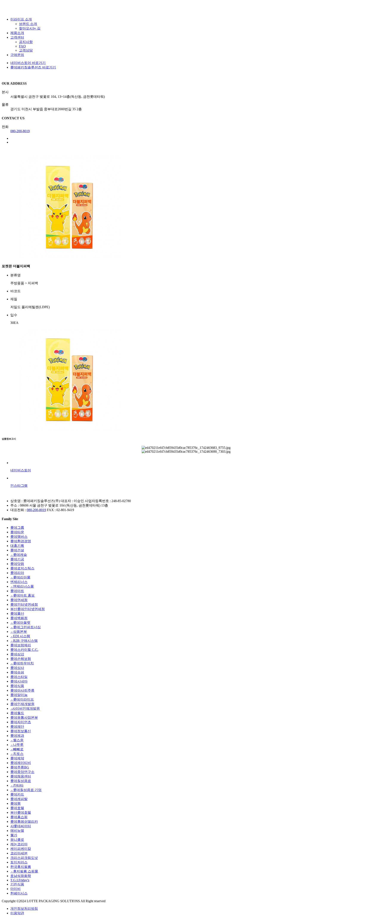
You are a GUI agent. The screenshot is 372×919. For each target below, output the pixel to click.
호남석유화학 (20, 876)
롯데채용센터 (20, 776)
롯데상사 (17, 668)
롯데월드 (17, 713)
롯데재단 (17, 726)
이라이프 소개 (21, 19)
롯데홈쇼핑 (19, 817)
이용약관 (17, 913)
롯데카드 (17, 794)
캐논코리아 (19, 844)
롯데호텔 (17, 808)
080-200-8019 (20, 131)
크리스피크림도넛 (24, 858)
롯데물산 (17, 613)
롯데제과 (17, 735)
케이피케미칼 (20, 849)
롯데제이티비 (20, 763)
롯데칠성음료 (20, 781)
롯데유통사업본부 (24, 717)
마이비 (15, 889)
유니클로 (17, 839)
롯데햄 (15, 803)
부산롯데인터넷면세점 (27, 609)
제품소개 (17, 33)
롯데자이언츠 (20, 722)
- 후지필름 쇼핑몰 (24, 871)
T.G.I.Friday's (19, 880)
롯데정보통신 (20, 731)
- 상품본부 (18, 631)
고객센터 (17, 37)
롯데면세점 (19, 600)
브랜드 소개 (28, 24)
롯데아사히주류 (22, 690)
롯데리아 (17, 573)
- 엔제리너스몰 (22, 586)
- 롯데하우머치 (22, 663)
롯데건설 (17, 550)
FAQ (22, 46)
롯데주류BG (19, 767)
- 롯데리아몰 (20, 577)
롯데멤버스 (19, 536)
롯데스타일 (19, 677)
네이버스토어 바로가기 (28, 63)
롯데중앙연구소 (22, 772)
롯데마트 (17, 591)
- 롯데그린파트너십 (25, 627)
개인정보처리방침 (24, 908)
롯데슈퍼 (17, 672)
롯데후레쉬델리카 (24, 821)
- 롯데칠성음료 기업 (26, 790)
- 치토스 (16, 754)
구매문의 (17, 55)
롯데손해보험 (20, 659)
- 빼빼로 (16, 749)
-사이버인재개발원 (25, 708)
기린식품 (17, 884)
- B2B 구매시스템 (24, 640)
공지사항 (26, 42)
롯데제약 (17, 758)
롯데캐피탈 (19, 799)
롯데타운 (17, 532)
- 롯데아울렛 (20, 622)
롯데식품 (17, 686)
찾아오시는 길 (29, 28)
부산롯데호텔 (20, 812)
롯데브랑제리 (20, 645)
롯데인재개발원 (22, 704)
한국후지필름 (20, 867)
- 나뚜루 (16, 744)
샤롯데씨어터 (20, 826)
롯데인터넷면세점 (24, 604)
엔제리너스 (19, 582)
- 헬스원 (16, 740)
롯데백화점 (19, 618)
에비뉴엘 (17, 830)
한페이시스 (19, 893)
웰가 (13, 835)
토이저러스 (19, 862)
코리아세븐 (19, 853)
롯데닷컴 (17, 564)
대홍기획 (17, 545)
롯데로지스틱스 (22, 568)
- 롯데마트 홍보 (22, 595)
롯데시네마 (19, 681)
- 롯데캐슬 (18, 555)
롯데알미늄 (19, 695)
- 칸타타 (16, 785)
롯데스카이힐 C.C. (24, 650)
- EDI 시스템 (20, 636)
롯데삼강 (17, 654)
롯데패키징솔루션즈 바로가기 (33, 67)
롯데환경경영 (20, 541)
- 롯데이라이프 (22, 699)
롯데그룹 (17, 527)
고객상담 (26, 50)
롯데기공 (17, 559)
